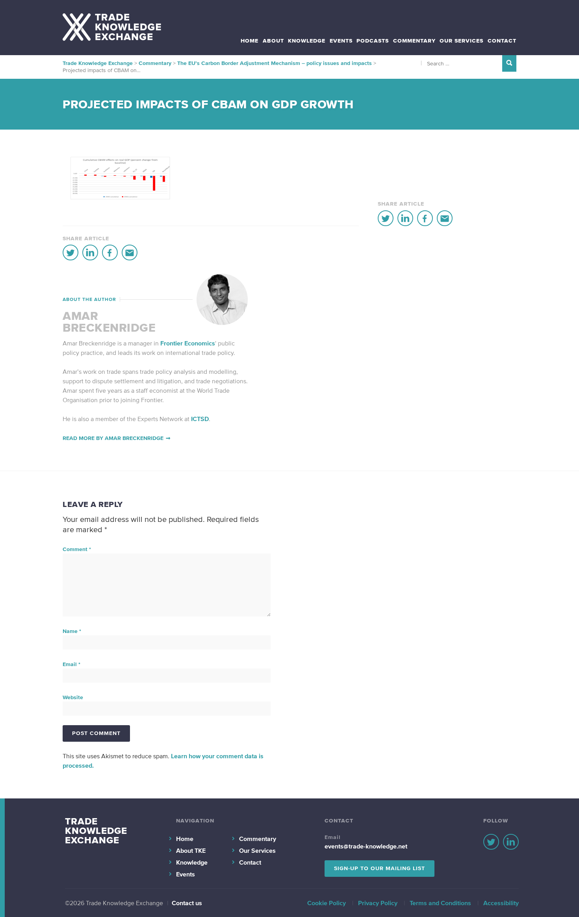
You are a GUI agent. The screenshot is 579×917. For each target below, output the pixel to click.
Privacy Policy (377, 902)
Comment (77, 549)
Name (72, 631)
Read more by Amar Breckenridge (113, 438)
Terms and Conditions (440, 902)
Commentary (414, 41)
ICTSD (200, 418)
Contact (502, 41)
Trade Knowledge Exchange (96, 830)
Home (249, 41)
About (273, 41)
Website (73, 697)
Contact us (187, 902)
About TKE (191, 850)
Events (341, 41)
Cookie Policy (326, 902)
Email (71, 664)
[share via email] (129, 252)
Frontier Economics (187, 343)
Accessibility (501, 902)
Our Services (461, 41)
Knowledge (306, 41)
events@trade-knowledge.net (366, 846)
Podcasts (372, 41)
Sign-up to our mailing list (379, 868)
